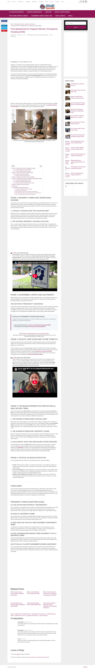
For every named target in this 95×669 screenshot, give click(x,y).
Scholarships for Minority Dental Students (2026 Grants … (78, 167)
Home (46, 1)
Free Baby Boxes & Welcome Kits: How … (77, 84)
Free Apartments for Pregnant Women (22, 614)
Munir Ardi (14, 34)
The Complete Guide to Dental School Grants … (78, 129)
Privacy (51, 1)
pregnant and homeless (32, 615)
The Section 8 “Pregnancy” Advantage (21, 174)
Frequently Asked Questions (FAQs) (20, 187)
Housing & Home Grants (34, 12)
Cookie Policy (20, 1)
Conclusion (14, 186)
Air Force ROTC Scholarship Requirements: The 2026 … (77, 116)
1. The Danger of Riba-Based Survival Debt (22, 180)
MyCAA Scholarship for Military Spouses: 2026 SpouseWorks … (78, 103)
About (8, 1)
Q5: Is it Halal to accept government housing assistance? (26, 194)
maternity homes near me (20, 615)
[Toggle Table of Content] (40, 166)
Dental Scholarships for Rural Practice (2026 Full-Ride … (77, 142)
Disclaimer (34, 1)
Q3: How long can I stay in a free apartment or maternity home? (27, 191)
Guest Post (41, 1)
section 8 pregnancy (43, 615)
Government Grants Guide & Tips (41, 15)
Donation (48, 12)
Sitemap (57, 1)
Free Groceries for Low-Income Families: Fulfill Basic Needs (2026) (18, 604)
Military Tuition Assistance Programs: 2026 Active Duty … (78, 97)
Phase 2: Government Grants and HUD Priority (22, 172)
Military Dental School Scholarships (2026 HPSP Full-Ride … (78, 162)
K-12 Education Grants (16, 12)
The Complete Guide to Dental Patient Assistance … (78, 122)
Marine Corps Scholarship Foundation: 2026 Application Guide (77, 111)
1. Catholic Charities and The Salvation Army (22, 169)
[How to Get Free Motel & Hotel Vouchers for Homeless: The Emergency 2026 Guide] (50, 596)
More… (70, 15)
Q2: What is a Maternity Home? (21, 190)
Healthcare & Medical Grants (18, 15)
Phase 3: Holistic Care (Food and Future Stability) (23, 177)
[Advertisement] (36, 49)
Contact (14, 1)
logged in (19, 654)
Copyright (28, 1)
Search (75, 27)
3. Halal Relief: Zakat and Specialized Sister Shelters (24, 182)
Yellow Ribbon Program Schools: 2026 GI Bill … (78, 91)
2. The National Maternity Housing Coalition (22, 171)
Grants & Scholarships (62, 12)
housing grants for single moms (39, 614)
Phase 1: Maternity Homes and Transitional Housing (23, 168)
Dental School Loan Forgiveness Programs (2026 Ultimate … (78, 154)
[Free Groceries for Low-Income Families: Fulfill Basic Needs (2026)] (18, 596)
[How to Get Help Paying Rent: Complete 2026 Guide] (34, 596)
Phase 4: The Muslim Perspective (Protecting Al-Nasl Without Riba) (27, 178)
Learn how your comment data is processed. (39, 657)
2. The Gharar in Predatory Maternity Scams (22, 181)
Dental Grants (60, 15)
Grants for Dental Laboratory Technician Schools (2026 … (77, 148)
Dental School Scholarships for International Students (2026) (78, 135)
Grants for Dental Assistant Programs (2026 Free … (77, 174)
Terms (62, 1)
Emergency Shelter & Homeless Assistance (39, 34)
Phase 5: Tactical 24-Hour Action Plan (20, 184)
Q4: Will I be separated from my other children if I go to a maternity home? (28, 192)
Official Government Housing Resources (23, 175)
